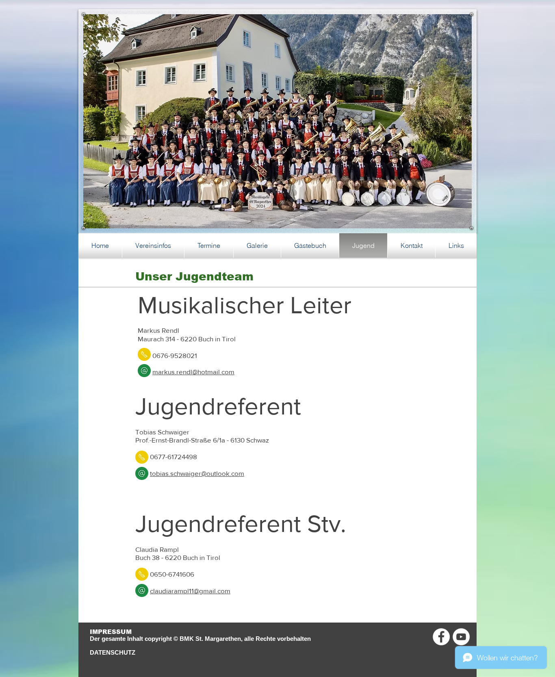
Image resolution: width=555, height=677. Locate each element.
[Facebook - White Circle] (441, 636)
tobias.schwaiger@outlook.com (197, 473)
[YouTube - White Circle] (461, 636)
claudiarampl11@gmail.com (190, 591)
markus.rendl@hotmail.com (193, 371)
